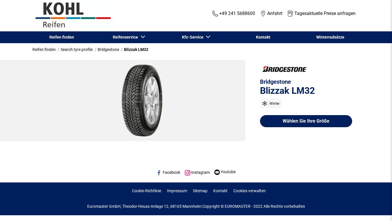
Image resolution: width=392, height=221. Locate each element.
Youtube (228, 171)
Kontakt (220, 190)
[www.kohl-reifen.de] (72, 15)
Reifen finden (44, 49)
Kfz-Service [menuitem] (193, 37)
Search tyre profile (77, 49)
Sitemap (200, 190)
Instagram (200, 172)
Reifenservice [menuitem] (126, 37)
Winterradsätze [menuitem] (330, 37)
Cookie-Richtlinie (146, 190)
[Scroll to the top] (376, 208)
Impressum (177, 190)
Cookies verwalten (249, 190)
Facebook (171, 172)
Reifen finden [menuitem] (61, 37)
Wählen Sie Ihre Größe (306, 121)
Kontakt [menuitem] (263, 37)
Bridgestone (108, 49)
